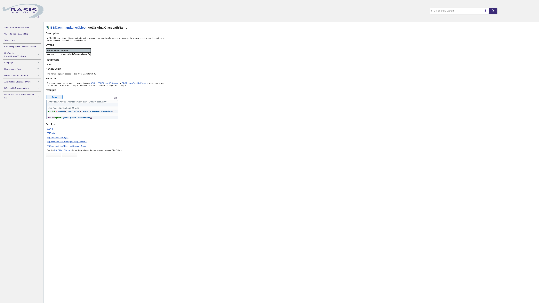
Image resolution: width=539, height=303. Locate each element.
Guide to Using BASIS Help (16, 34)
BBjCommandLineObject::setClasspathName (66, 146)
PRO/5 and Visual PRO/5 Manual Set (19, 96)
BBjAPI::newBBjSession (108, 83)
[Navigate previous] (53, 155)
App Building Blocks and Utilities (18, 82)
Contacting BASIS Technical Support (20, 46)
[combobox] (459, 11)
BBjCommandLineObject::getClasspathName (67, 142)
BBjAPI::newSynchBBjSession (135, 83)
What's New (9, 40)
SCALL (93, 83)
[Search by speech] (485, 10)
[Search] (493, 11)
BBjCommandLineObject (68, 27)
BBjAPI (50, 129)
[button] (39, 54)
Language (8, 62)
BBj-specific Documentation (16, 88)
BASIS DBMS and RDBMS (16, 75)
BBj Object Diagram (63, 150)
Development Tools (12, 69)
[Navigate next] (69, 155)
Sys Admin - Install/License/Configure (15, 54)
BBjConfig (51, 133)
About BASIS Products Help (16, 27)
